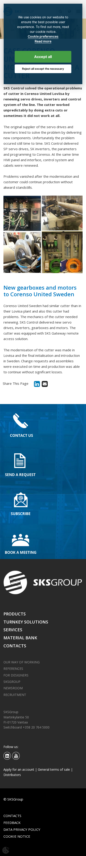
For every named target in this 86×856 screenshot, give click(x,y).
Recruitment (14, 695)
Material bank (20, 637)
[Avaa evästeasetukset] (5, 850)
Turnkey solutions (25, 622)
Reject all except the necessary (43, 68)
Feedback (12, 822)
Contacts (14, 645)
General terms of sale (54, 769)
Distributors (12, 775)
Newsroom (13, 688)
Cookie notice (16, 836)
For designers (15, 675)
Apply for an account (18, 769)
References (13, 668)
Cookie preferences (43, 36)
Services (12, 629)
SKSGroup (11, 681)
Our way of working (21, 662)
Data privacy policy (21, 829)
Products (14, 614)
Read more (43, 41)
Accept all (43, 56)
